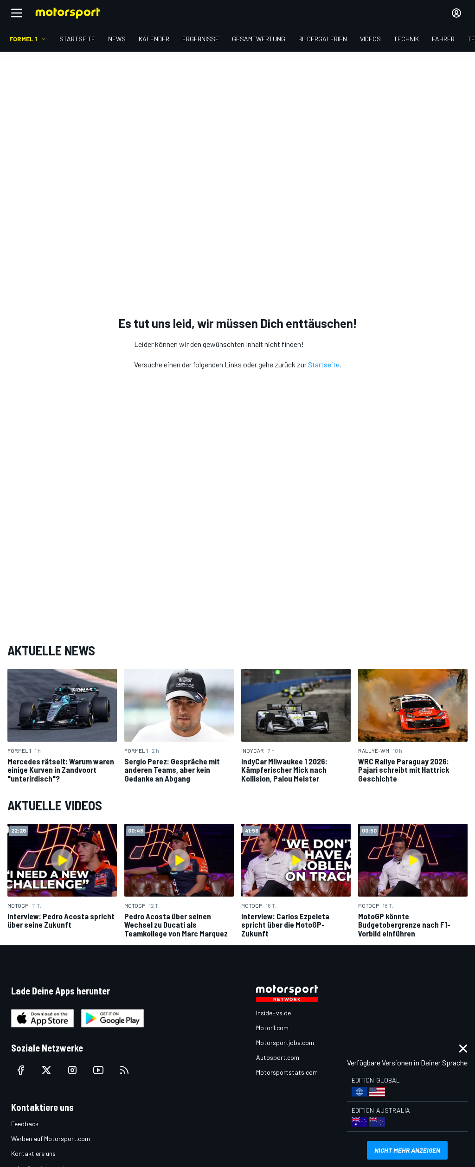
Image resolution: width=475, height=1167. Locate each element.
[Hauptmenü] (16, 13)
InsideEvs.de (273, 1013)
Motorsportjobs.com (285, 1042)
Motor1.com (272, 1028)
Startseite (324, 364)
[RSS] (124, 1070)
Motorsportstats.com (287, 1072)
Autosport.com (277, 1057)
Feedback (25, 1124)
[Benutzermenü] (456, 13)
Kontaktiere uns (33, 1153)
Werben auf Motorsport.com (50, 1138)
